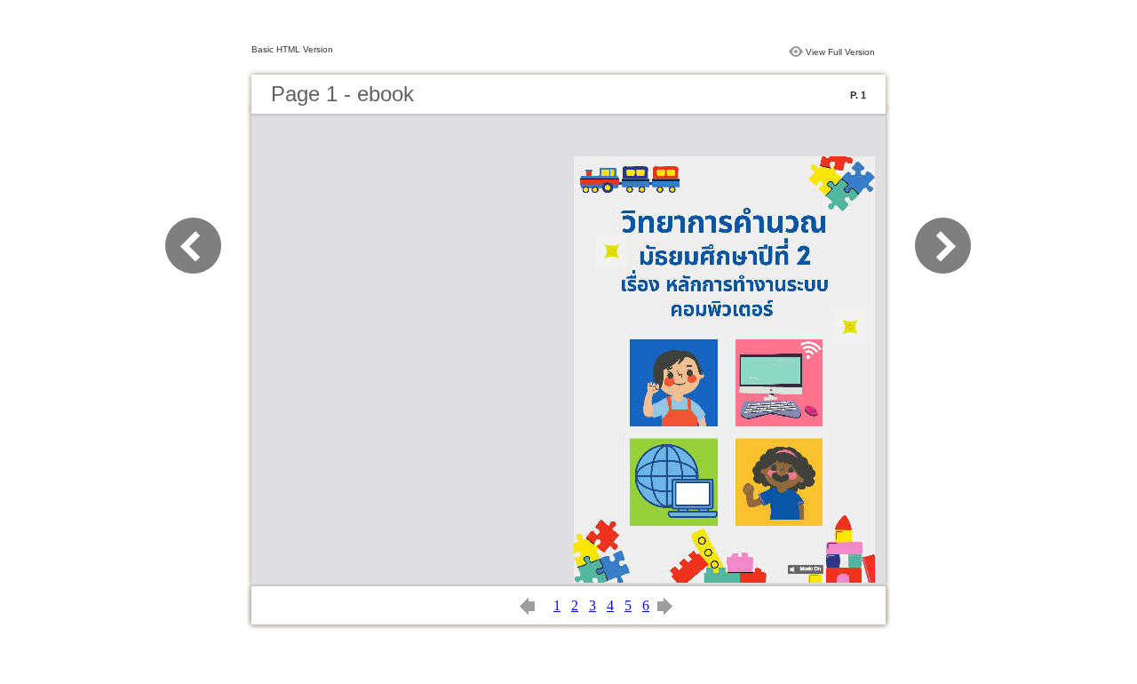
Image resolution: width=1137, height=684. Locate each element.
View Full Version (840, 52)
